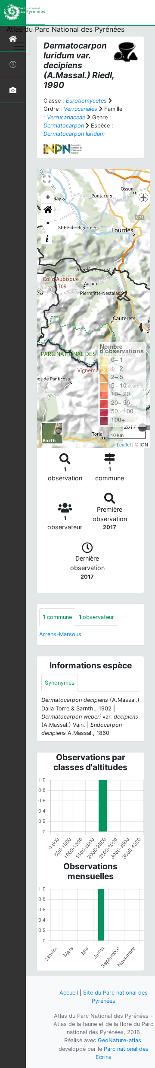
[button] (47, 209)
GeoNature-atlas (119, 1040)
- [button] (48, 222)
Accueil (68, 992)
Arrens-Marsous (60, 634)
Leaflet (124, 444)
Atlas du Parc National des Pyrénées (65, 29)
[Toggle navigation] (19, 46)
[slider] (142, 427)
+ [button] (48, 196)
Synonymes (59, 683)
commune (57, 617)
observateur (96, 617)
